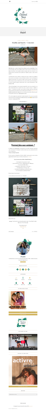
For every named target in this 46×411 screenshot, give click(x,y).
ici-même (29, 156)
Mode (16, 279)
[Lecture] (10, 348)
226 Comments (11, 231)
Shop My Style (23, 312)
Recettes (23, 284)
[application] (23, 342)
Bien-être (16, 284)
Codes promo (23, 314)
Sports (27, 40)
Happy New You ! (34, 90)
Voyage (29, 279)
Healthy (23, 40)
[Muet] (33, 348)
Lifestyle (30, 284)
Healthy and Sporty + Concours (23, 43)
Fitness (19, 40)
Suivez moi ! (31, 406)
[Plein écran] (35, 348)
